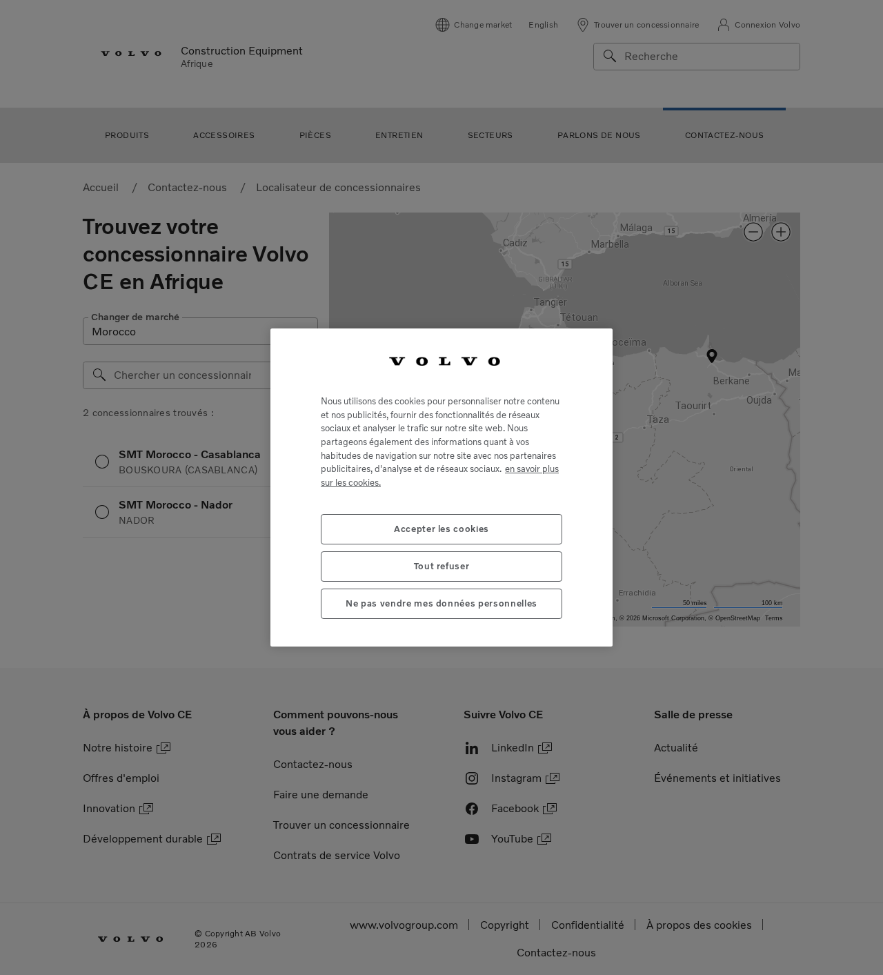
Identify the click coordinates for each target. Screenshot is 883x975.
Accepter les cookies (441, 529)
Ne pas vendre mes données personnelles (441, 603)
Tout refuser (442, 566)
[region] (441, 487)
